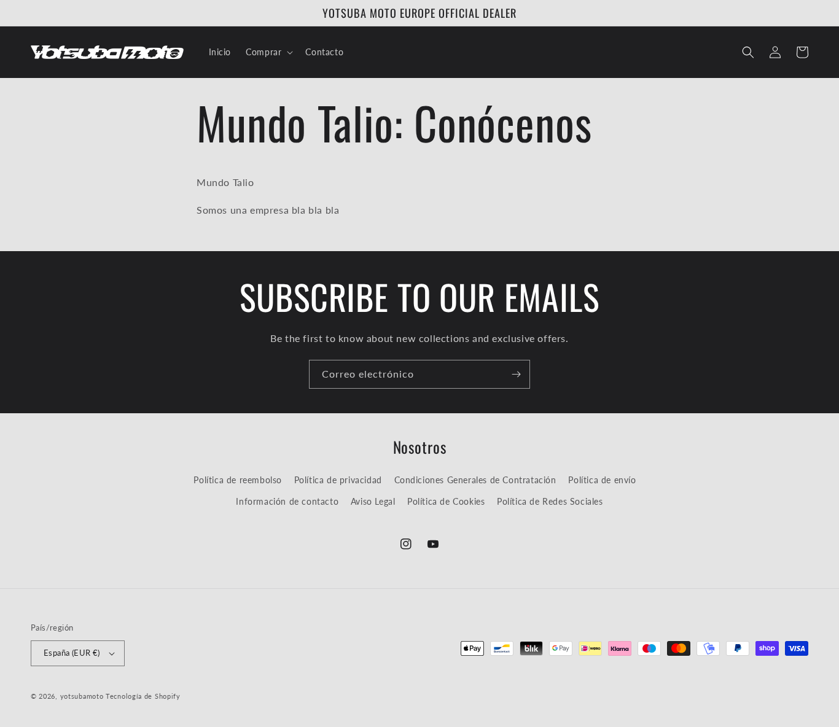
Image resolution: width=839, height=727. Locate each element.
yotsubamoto (82, 696)
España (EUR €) (72, 653)
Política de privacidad (338, 480)
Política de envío (602, 480)
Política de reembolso (237, 480)
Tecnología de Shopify (143, 696)
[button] (268, 52)
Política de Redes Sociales (550, 501)
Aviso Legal (373, 501)
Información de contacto (287, 501)
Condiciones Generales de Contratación (475, 480)
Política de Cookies (446, 501)
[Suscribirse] (515, 374)
